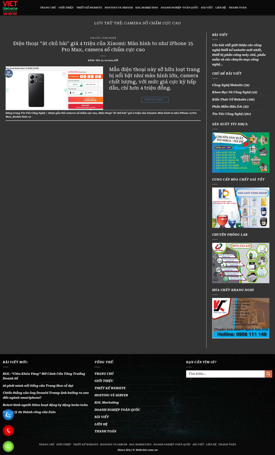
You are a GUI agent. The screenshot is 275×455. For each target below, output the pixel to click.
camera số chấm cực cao (81, 113)
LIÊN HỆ (221, 7)
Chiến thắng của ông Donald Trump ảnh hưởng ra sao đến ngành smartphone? (46, 395)
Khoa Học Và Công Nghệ (231, 92)
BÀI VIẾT (207, 7)
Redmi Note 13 (22, 116)
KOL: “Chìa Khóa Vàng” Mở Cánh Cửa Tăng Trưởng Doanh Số (44, 376)
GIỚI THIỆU (66, 7)
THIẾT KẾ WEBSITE (89, 7)
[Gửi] (268, 374)
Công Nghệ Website (227, 85)
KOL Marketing (146, 7)
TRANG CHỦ (48, 7)
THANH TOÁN (238, 7)
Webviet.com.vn (147, 450)
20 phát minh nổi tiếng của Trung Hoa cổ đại (38, 386)
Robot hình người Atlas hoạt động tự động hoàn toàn (45, 405)
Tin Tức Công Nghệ (103, 38)
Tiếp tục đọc (154, 99)
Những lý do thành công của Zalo (29, 412)
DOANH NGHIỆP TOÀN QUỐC (180, 7)
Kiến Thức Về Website (229, 99)
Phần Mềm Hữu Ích (227, 106)
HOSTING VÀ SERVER (119, 7)
